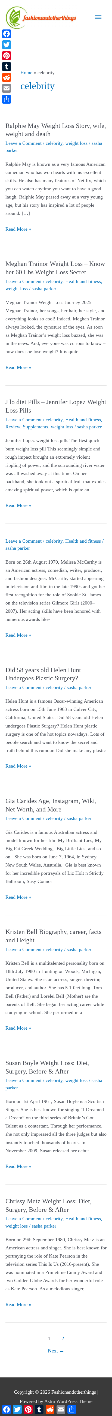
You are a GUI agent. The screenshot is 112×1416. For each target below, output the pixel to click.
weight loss (76, 143)
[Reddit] (6, 77)
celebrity (54, 143)
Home (26, 72)
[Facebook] (6, 33)
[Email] (6, 88)
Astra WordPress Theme (68, 1401)
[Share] (6, 99)
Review (12, 426)
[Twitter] (6, 44)
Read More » (18, 229)
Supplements (35, 426)
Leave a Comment (23, 143)
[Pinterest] (6, 55)
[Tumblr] (6, 66)
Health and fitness (83, 281)
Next (56, 1351)
